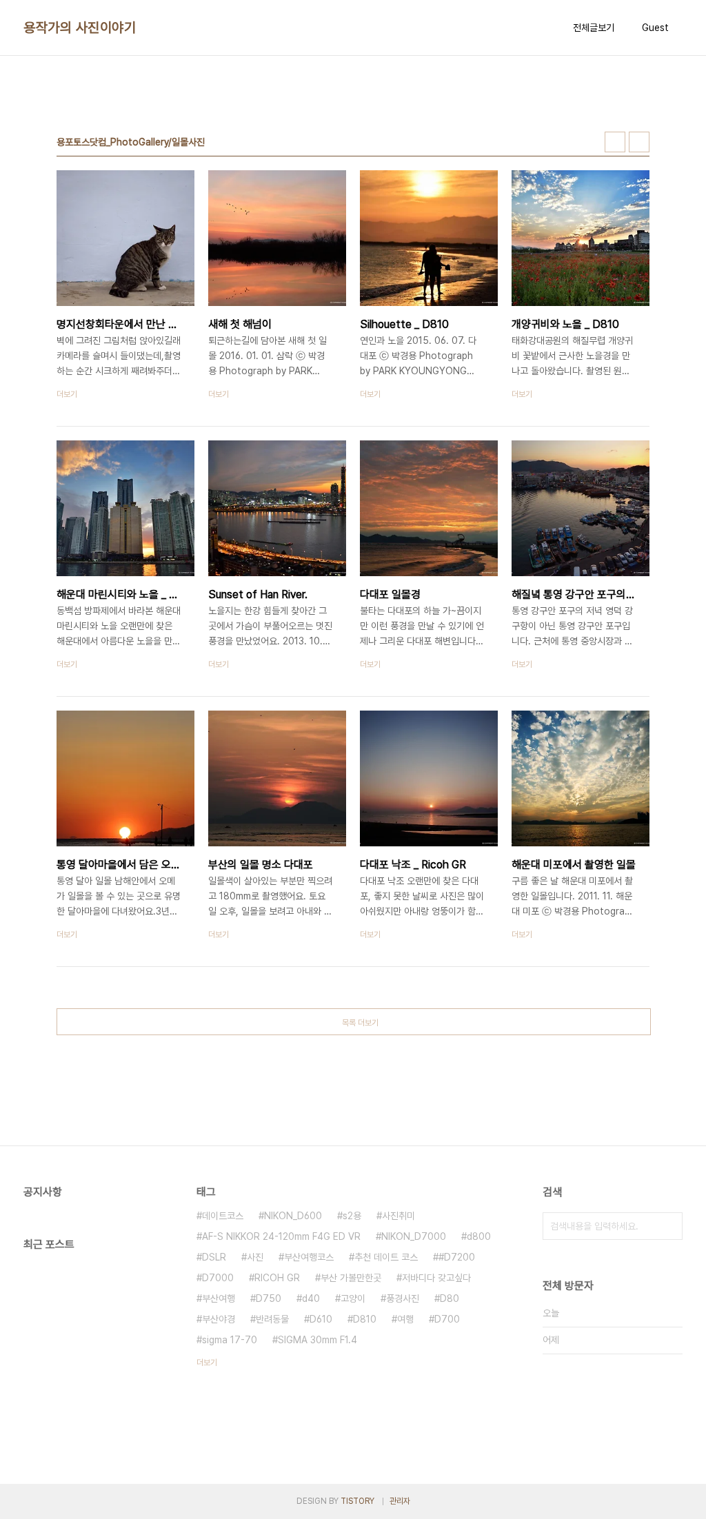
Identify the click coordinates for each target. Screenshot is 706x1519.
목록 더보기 (360, 1023)
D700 (447, 1319)
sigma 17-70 (229, 1339)
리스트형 (639, 142)
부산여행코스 (309, 1257)
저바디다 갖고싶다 (436, 1277)
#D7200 (456, 1257)
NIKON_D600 (293, 1215)
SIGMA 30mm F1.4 (317, 1339)
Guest (655, 27)
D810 (364, 1319)
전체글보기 (593, 27)
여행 (405, 1319)
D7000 (218, 1277)
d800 (479, 1236)
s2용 (352, 1215)
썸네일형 (615, 142)
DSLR (214, 1257)
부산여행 (218, 1298)
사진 (255, 1257)
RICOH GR (277, 1277)
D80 (449, 1298)
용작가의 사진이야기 (79, 27)
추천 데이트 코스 (386, 1257)
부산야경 (218, 1319)
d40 (311, 1298)
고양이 (353, 1298)
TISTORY (357, 1501)
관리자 (400, 1501)
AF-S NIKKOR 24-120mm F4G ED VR (281, 1236)
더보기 (206, 1362)
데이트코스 (222, 1215)
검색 (669, 1226)
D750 (268, 1298)
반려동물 (272, 1319)
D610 (321, 1319)
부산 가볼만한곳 (351, 1277)
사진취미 (398, 1215)
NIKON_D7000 (413, 1236)
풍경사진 (402, 1298)
